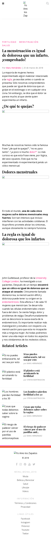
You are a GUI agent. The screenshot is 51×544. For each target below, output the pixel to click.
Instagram (25, 522)
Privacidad (25, 506)
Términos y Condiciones (25, 503)
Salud (6, 45)
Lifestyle (25, 487)
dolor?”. (33, 152)
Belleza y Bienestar (25, 480)
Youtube (25, 529)
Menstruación (28, 42)
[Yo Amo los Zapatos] (25, 9)
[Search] (47, 3)
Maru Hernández (13, 67)
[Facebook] (16, 464)
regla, (9, 79)
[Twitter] (34, 464)
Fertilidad (9, 42)
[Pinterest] (25, 464)
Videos (25, 491)
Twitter (26, 533)
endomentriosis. (10, 301)
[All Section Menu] (3, 3)
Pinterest (26, 526)
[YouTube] (29, 464)
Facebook (25, 518)
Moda (25, 476)
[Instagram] (20, 464)
